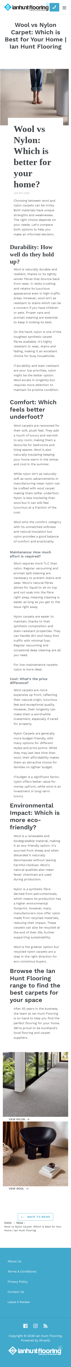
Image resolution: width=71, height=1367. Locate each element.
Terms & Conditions (22, 1271)
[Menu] (64, 7)
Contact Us (16, 1292)
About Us (14, 1261)
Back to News (38, 1216)
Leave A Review (19, 1302)
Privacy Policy (18, 1281)
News (19, 1222)
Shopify (44, 1340)
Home (8, 1222)
